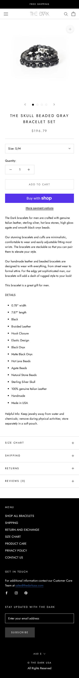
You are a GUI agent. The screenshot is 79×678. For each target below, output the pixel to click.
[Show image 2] (37, 105)
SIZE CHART (14, 443)
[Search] (66, 14)
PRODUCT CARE (16, 543)
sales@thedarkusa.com (29, 585)
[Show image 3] (42, 105)
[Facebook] (6, 592)
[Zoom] (70, 29)
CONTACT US (14, 557)
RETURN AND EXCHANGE (22, 530)
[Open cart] (73, 14)
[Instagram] (16, 592)
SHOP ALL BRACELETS (19, 516)
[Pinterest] (25, 592)
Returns (12, 468)
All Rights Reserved (39, 668)
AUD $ (37, 653)
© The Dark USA (40, 662)
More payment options (40, 208)
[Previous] (25, 104)
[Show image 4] (46, 105)
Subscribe (20, 632)
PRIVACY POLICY (16, 550)
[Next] (54, 104)
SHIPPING (11, 523)
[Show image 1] (33, 105)
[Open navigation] (6, 13)
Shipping (12, 455)
